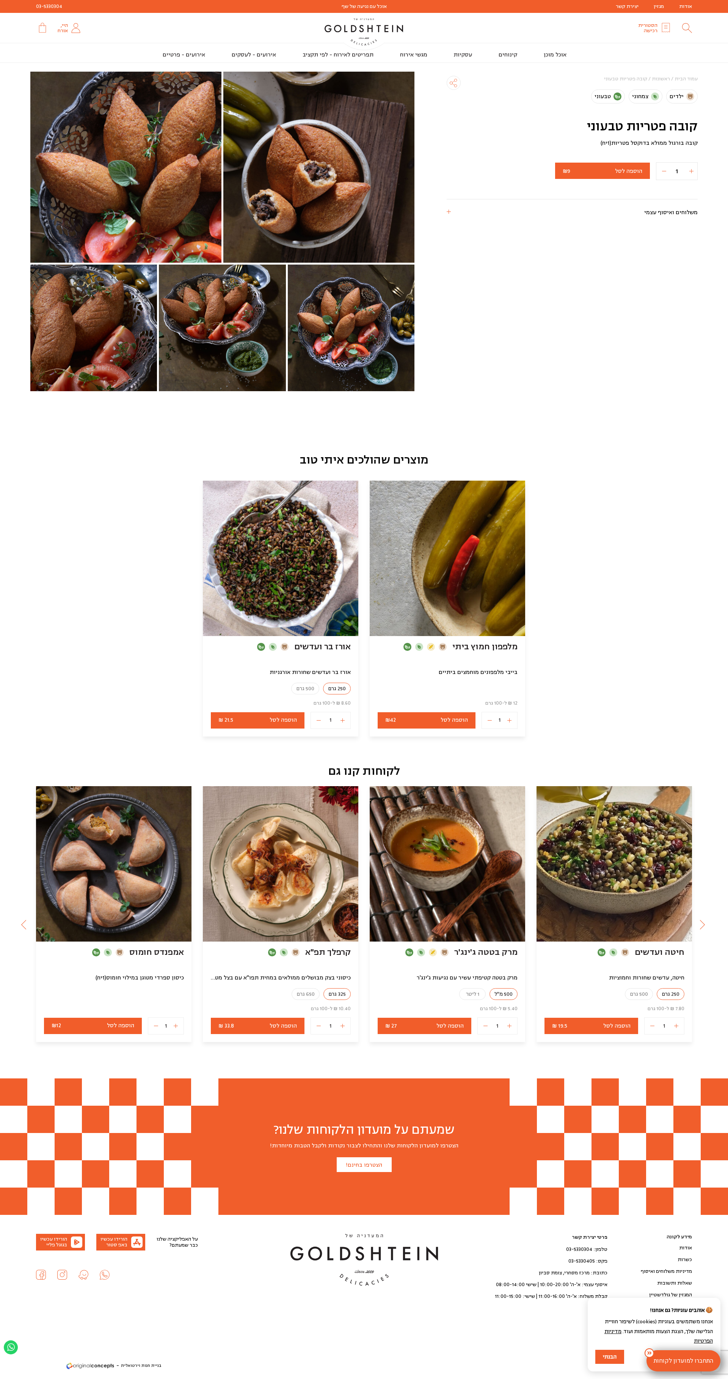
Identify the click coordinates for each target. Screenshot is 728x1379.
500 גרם (305, 688)
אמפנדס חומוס (156, 952)
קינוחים (508, 55)
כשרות (685, 1259)
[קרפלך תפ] (280, 864)
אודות (685, 6)
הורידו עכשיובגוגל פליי (53, 1242)
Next (24, 924)
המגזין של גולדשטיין (670, 1294)
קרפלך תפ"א (328, 952)
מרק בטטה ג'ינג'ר (486, 952)
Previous (703, 924)
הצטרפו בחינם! (364, 1165)
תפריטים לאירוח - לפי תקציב (338, 55)
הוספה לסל (602, 171)
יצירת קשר (627, 6)
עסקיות (462, 55)
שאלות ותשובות (674, 1283)
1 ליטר (472, 994)
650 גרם (306, 994)
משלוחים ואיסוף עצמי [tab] (671, 212)
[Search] (687, 28)
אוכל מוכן (555, 55)
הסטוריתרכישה (647, 28)
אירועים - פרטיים (184, 55)
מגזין (659, 6)
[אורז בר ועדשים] (280, 558)
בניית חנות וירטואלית (141, 1365)
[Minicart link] (41, 28)
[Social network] (105, 1275)
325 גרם (337, 994)
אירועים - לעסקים (254, 55)
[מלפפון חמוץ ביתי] (447, 558)
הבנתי (610, 1356)
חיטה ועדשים (659, 952)
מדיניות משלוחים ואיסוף (666, 1271)
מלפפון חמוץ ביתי (485, 647)
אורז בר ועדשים (322, 647)
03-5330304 (49, 6)
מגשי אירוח (413, 55)
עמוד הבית (686, 78)
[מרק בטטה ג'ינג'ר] (447, 864)
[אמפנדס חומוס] (113, 864)
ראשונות (661, 78)
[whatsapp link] (11, 1347)
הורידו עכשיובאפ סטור (113, 1242)
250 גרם (337, 688)
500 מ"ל (503, 994)
